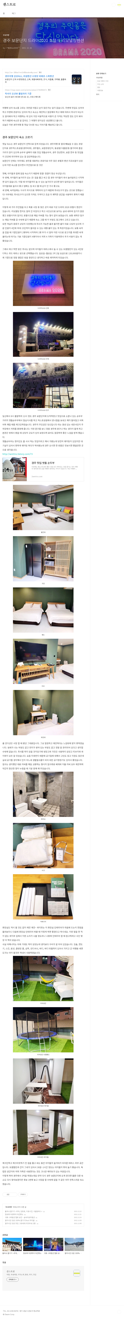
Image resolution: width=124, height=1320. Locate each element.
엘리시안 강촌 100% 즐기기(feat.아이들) (20, 1220)
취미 (97, 94)
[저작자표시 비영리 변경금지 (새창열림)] (31, 1194)
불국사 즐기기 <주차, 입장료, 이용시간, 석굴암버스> (23, 1211)
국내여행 (8, 1207)
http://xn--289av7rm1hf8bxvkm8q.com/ (21, 72)
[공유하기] (11, 1194)
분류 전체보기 (101, 73)
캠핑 (98, 87)
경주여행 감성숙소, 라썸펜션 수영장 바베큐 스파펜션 (29, 76)
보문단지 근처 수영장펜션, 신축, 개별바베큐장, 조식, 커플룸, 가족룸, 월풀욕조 (35, 80)
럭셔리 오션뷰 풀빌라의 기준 (18, 93)
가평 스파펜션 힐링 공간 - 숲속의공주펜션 (20, 1217)
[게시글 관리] (14, 1194)
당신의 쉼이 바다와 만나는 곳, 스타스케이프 (23, 96)
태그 (14, 13)
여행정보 (100, 90)
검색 (113, 5)
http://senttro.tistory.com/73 (17, 453)
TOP (119, 1312)
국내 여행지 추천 (102, 81)
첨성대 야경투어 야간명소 (14, 1214)
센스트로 (9, 4)
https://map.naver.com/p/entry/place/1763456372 (26, 90)
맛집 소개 (100, 84)
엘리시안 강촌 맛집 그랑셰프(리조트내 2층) (20, 1223)
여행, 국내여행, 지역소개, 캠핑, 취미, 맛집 (21, 1274)
